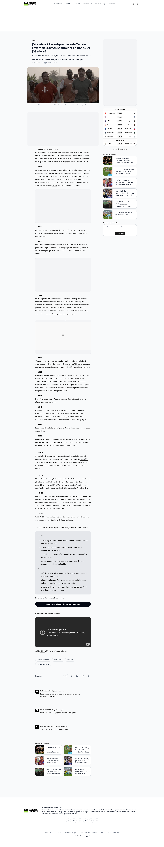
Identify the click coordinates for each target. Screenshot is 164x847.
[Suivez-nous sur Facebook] (74, 820)
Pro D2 (77, 4)
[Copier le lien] (88, 676)
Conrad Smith (64, 420)
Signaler (61, 691)
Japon (55, 185)
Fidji (58, 410)
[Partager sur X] (65, 676)
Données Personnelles (89, 833)
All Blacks (61, 159)
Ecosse (39, 410)
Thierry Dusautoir (82, 162)
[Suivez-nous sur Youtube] (85, 820)
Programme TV (87, 4)
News (34, 40)
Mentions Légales (71, 833)
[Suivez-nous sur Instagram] (80, 820)
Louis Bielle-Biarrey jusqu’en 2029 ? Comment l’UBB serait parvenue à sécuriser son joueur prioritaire (82, 761)
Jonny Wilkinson (74, 364)
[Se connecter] (137, 4)
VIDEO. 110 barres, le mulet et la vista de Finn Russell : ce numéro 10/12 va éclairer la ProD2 (82, 750)
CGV (102, 833)
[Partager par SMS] (83, 676)
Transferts (111, 4)
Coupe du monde (49, 248)
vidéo (42, 651)
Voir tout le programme (120, 149)
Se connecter (120, 233)
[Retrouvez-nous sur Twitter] (68, 820)
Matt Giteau (79, 416)
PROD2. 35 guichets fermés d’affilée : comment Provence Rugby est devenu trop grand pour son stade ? (54, 771)
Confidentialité (113, 833)
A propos (58, 833)
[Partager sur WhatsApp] (77, 676)
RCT (56, 499)
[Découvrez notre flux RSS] (97, 820)
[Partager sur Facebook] (71, 676)
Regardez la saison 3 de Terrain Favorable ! (63, 604)
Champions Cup (100, 4)
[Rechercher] (133, 4)
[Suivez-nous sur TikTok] (91, 820)
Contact (48, 833)
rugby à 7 (83, 459)
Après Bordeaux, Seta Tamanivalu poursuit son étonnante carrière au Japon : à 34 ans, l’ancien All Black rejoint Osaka (54, 761)
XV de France (58, 4)
